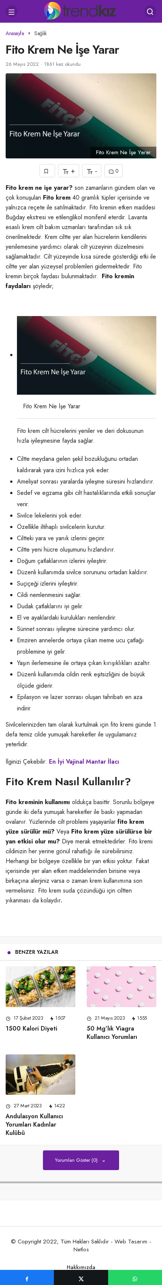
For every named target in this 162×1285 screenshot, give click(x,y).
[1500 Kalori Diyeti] (40, 986)
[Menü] (12, 11)
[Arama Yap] (150, 11)
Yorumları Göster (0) (77, 1160)
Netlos (81, 1249)
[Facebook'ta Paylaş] (27, 1277)
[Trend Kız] (81, 10)
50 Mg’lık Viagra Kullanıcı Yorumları (112, 1032)
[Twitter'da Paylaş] (81, 1277)
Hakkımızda (81, 1267)
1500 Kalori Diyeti (31, 1028)
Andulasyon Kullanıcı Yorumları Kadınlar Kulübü (34, 1124)
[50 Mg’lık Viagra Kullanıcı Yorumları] (121, 986)
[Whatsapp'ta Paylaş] (135, 1277)
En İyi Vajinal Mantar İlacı (84, 761)
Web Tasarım (131, 1241)
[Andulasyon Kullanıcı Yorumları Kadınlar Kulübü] (40, 1074)
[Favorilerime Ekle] (47, 170)
